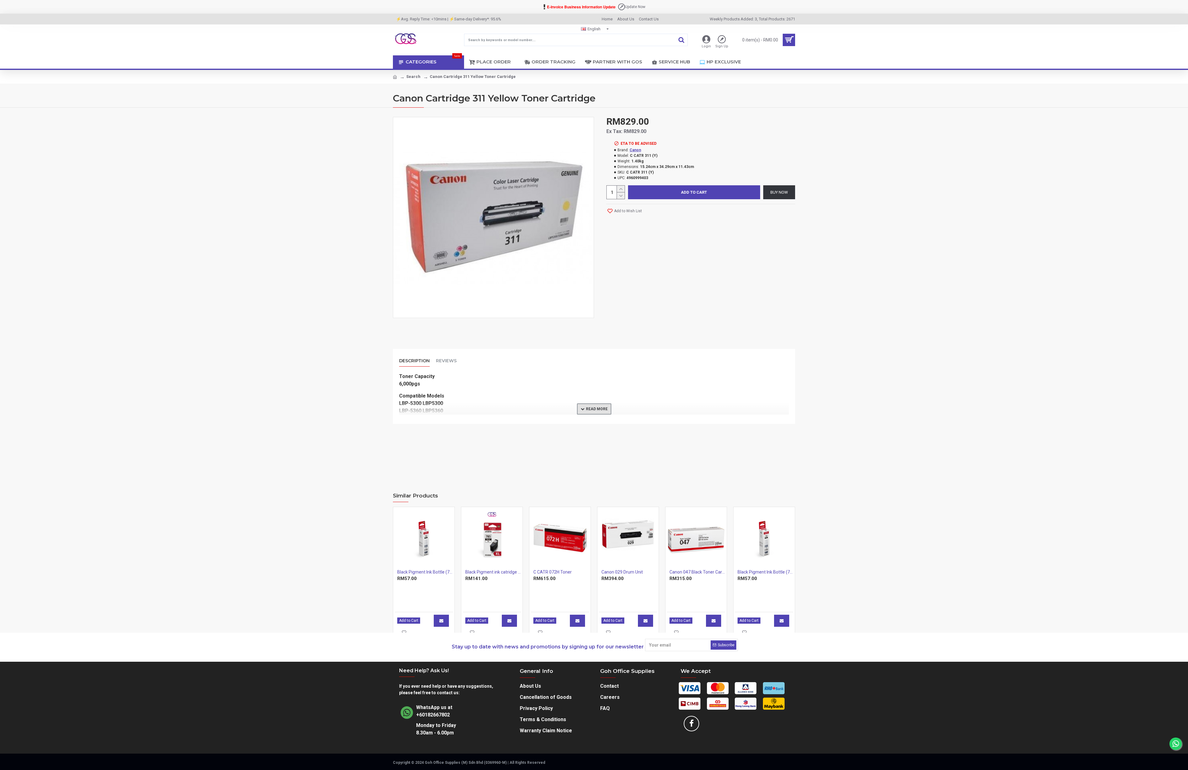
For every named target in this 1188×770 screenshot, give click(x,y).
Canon (635, 150)
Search (413, 76)
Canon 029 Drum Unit (622, 572)
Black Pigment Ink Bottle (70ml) (425, 572)
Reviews (446, 360)
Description (414, 360)
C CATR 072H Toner (552, 572)
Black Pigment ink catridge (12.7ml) (493, 572)
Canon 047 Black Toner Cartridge (697, 572)
